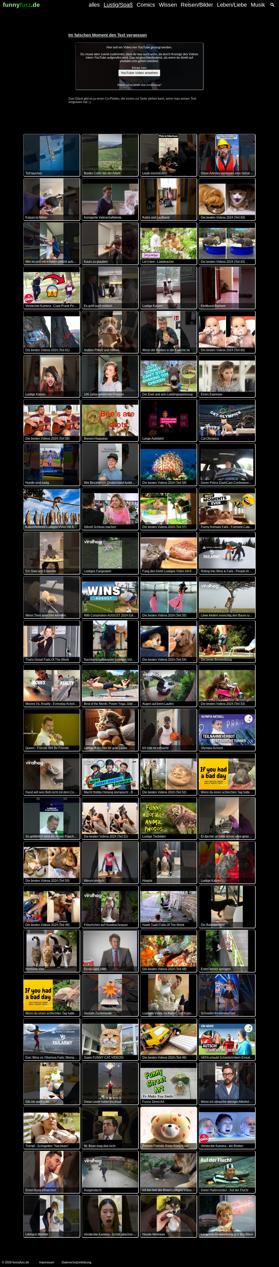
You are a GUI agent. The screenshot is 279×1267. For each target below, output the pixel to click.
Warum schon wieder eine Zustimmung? (139, 84)
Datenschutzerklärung (76, 1262)
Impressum (46, 1262)
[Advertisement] (30, 66)
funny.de (21, 4)
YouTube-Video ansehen (139, 73)
